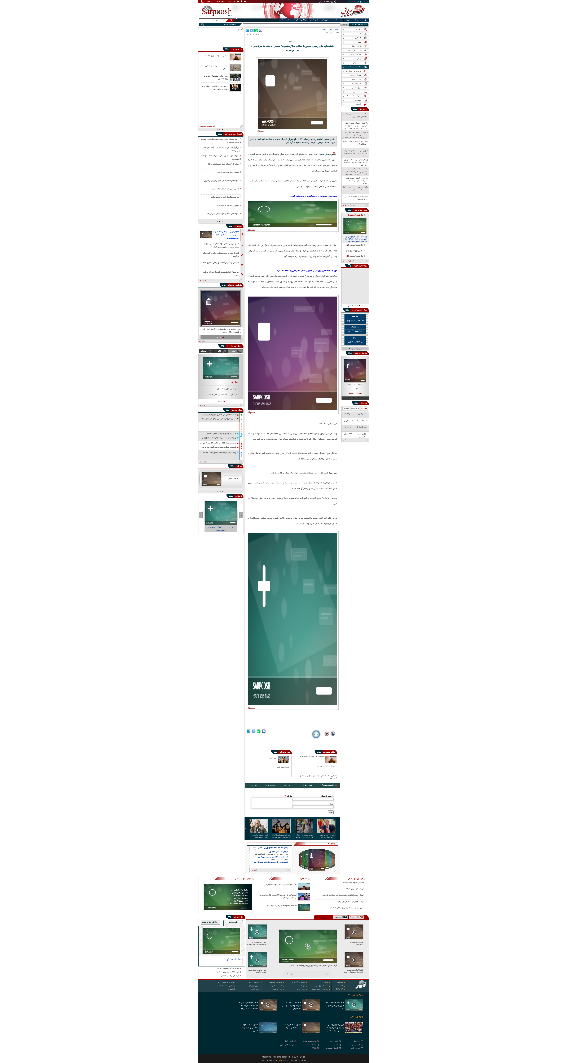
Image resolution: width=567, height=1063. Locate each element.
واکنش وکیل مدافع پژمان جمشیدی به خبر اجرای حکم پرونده (215, 87)
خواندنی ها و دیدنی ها (226, 982)
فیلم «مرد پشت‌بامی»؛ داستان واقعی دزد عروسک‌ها (221, 262)
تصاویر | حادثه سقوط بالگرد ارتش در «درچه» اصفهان (250, 1027)
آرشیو (229, 2)
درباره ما (357, 1041)
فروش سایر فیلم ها (355, 349)
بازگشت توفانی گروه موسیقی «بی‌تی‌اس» (350, 901)
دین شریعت (277, 989)
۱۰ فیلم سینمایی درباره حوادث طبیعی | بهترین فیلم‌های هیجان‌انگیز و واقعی (221, 141)
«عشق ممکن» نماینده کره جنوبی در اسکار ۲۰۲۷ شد (216, 77)
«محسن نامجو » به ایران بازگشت (312, 756)
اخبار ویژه (348, 20)
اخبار (282, 20)
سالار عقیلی (272, 758)
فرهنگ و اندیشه (276, 986)
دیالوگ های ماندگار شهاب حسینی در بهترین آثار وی (221, 180)
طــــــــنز (233, 922)
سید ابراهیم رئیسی (282, 767)
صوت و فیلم (355, 1048)
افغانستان (231, 989)
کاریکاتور (238, 496)
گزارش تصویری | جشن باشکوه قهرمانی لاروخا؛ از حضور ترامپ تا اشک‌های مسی (335, 1028)
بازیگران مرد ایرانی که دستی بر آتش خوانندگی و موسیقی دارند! (221, 149)
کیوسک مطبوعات (292, 20)
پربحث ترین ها (337, 20)
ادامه (203, 406)
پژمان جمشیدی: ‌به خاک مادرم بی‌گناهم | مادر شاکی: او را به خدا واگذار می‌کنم (221, 331)
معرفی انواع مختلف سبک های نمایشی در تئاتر (223, 164)
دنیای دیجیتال (254, 986)
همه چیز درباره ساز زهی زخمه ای (228, 205)
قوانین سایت (355, 1045)
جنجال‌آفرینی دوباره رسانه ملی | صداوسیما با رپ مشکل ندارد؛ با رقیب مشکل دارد (226, 235)
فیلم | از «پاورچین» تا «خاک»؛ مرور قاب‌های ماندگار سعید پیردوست (256, 943)
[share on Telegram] (252, 30)
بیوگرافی (304, 20)
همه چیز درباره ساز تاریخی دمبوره (228, 172)
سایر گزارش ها (350, 261)
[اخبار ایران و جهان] (352, 18)
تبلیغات (209, 2)
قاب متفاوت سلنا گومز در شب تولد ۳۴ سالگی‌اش (280, 884)
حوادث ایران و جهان (320, 989)
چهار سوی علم (254, 982)
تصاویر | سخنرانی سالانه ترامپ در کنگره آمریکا (292, 1026)
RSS (314, 1048)
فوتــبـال (241, 417)
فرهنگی (241, 436)
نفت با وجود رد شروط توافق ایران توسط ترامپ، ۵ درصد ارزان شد (281, 836)
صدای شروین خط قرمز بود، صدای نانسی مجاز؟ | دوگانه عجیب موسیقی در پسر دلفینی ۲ (222, 245)
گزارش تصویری (332, 1048)
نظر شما (288, 796)
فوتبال (302, 986)
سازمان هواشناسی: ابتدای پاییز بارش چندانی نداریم (304, 836)
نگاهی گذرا (289, 1041)
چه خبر (234, 410)
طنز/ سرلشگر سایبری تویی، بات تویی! (227, 972)
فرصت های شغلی (287, 1045)
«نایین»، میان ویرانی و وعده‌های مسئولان (216, 67)
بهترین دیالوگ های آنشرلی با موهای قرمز (225, 197)
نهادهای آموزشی (298, 982)
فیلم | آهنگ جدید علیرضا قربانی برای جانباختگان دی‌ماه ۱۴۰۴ (353, 971)
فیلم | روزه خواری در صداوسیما (356, 943)
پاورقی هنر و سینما (209, 922)
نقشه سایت (311, 1045)
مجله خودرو (255, 989)
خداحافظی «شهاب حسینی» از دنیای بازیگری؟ (281, 905)
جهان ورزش (300, 989)
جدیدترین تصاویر (356, 1016)
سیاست (340, 982)
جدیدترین (252, 785)
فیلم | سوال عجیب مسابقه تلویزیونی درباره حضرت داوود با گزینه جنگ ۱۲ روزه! (313, 965)
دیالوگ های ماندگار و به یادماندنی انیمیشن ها (223, 213)
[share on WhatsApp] (256, 30)
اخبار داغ (357, 20)
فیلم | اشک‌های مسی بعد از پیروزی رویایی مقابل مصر (335, 1005)
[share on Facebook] (260, 30)
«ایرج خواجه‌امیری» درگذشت (326, 766)
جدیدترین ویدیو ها (355, 994)
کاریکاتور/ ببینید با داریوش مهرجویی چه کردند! (221, 528)
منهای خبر (325, 20)
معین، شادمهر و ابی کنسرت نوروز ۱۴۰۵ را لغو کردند (347, 908)
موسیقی (324, 29)
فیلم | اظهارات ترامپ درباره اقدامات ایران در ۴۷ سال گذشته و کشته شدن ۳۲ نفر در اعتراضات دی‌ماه (248, 1006)
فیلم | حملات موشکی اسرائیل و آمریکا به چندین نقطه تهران (291, 1005)
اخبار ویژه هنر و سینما (208, 126)
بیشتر (204, 281)
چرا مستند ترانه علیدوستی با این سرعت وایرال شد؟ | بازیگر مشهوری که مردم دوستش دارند (355, 239)
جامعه (326, 982)
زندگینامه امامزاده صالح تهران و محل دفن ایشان (273, 847)
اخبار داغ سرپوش (350, 205)
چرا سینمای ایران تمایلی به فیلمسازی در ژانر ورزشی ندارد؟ (221, 273)
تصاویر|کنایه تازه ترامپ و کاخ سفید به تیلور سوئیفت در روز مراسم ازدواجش (278, 896)
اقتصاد (241, 454)
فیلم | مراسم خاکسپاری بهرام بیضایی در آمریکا (257, 971)
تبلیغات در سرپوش (309, 1041)
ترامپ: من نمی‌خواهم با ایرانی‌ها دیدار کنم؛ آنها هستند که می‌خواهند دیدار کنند (327, 836)
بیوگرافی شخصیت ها (227, 986)
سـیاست (241, 445)
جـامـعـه (241, 427)
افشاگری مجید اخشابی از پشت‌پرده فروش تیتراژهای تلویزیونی (318, 776)
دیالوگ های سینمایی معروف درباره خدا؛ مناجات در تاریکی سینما (221, 157)
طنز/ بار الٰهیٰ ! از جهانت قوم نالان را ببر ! (227, 968)
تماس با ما (334, 1041)
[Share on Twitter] (247, 30)
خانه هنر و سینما (334, 29)
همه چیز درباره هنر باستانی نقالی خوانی (225, 188)
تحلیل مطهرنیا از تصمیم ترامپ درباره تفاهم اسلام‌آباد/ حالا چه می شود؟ (258, 836)
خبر (363, 109)
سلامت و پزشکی (321, 986)
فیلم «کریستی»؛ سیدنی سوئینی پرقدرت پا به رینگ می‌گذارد (221, 255)
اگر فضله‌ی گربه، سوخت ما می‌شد (229, 976)
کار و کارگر (339, 989)
